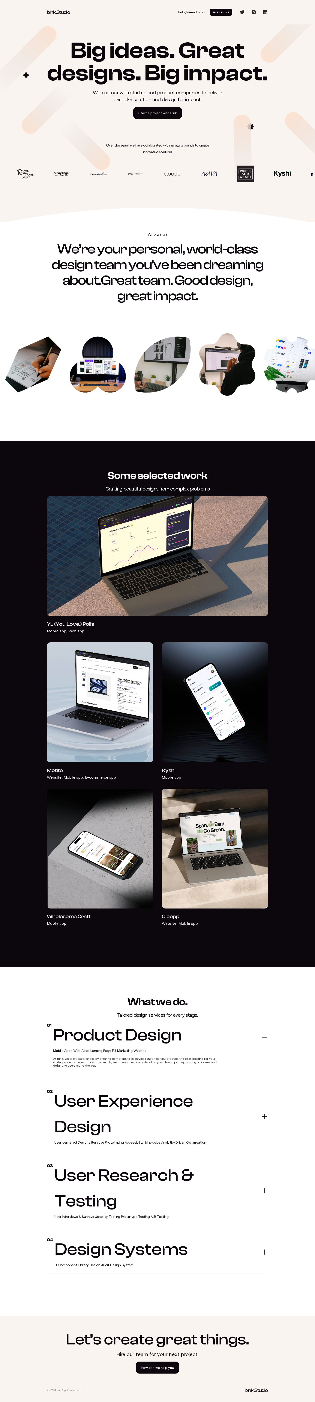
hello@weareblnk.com (192, 12)
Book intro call (221, 12)
